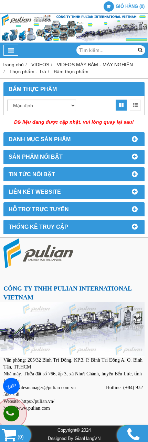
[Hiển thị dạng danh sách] (135, 105)
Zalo (11, 386)
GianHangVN (88, 438)
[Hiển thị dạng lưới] (121, 105)
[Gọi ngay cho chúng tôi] (11, 413)
